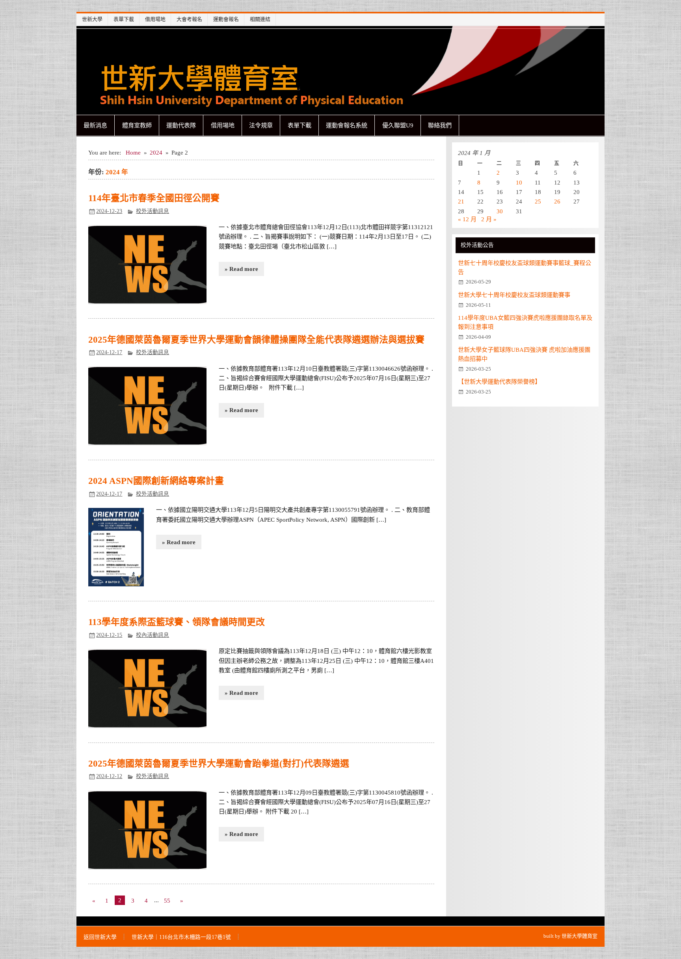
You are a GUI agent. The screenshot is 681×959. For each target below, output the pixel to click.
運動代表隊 (181, 125)
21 (461, 201)
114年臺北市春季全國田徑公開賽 (154, 198)
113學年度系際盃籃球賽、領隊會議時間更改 (176, 622)
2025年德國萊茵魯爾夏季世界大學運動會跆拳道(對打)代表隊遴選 (218, 764)
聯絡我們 (440, 125)
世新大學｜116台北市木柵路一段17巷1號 (181, 937)
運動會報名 (226, 19)
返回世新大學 (100, 937)
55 (167, 900)
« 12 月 (467, 219)
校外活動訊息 (152, 211)
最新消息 (95, 125)
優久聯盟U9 (397, 125)
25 (538, 201)
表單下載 (124, 19)
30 (500, 211)
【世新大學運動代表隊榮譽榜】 (499, 381)
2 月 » (489, 219)
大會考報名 (189, 19)
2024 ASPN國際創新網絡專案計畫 (156, 481)
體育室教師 (137, 125)
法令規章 (261, 125)
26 (557, 201)
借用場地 (155, 19)
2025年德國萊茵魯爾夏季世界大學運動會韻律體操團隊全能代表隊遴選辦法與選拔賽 (256, 340)
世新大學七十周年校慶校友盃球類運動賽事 (514, 294)
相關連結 (260, 19)
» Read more (241, 268)
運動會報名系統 (346, 125)
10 (519, 182)
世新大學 (92, 19)
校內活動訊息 (152, 635)
